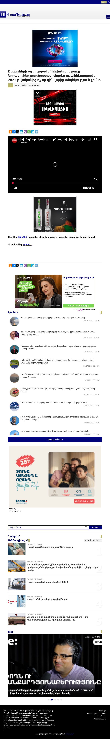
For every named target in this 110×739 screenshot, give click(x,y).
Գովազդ (102, 711)
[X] (17, 131)
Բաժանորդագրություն (96, 713)
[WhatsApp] (29, 131)
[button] (49, 699)
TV (10, 85)
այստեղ (27, 244)
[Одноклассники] (10, 131)
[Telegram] (36, 131)
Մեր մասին (101, 716)
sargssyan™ (70, 734)
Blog (10, 631)
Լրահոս (13, 312)
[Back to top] (105, 734)
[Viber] (25, 131)
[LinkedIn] (21, 131)
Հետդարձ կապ (100, 719)
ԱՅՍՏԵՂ (22, 237)
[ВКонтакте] (14, 131)
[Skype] (32, 131)
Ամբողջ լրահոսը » (55, 439)
